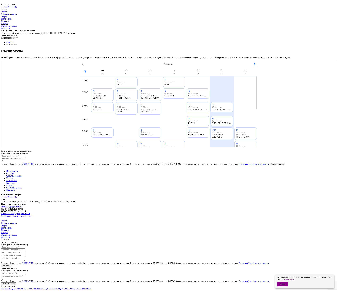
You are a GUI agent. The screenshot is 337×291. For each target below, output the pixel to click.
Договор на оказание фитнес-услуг (17, 216)
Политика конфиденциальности (15, 213)
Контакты (10, 190)
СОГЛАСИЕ (27, 164)
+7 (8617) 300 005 (9, 197)
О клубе (10, 173)
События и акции (14, 176)
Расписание (11, 180)
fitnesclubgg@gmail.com (11, 206)
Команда (10, 183)
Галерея (9, 185)
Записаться (6, 266)
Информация (12, 171)
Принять (282, 284)
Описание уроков (14, 188)
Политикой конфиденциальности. (254, 164)
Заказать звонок (277, 164)
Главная (9, 42)
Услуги (9, 178)
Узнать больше (288, 279)
